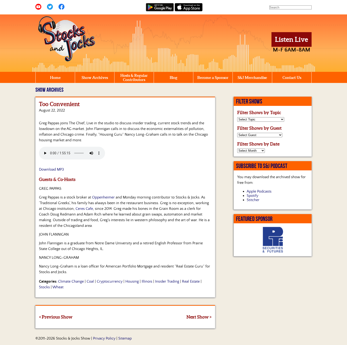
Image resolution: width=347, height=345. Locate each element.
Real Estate (191, 281)
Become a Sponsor (213, 77)
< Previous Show (55, 316)
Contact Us (292, 77)
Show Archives (95, 77)
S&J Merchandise (252, 77)
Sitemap (125, 338)
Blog (173, 77)
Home (55, 77)
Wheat (57, 287)
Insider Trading (167, 281)
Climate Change (71, 281)
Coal (90, 281)
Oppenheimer (103, 197)
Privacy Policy (104, 338)
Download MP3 (51, 169)
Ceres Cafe (84, 209)
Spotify (252, 196)
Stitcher (253, 200)
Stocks (44, 287)
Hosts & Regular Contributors (134, 77)
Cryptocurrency (110, 281)
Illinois (147, 281)
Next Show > (199, 316)
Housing (132, 281)
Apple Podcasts (259, 191)
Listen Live (291, 39)
